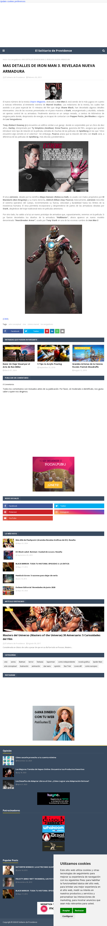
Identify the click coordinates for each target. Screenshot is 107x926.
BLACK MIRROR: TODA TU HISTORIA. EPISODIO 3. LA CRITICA (42, 563)
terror (31, 662)
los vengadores (14, 59)
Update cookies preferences (12, 1)
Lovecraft (78, 666)
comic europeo (91, 666)
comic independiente (66, 662)
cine (24, 324)
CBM (5, 319)
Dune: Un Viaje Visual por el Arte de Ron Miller (16, 365)
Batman (22, 662)
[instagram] (79, 512)
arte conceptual (15, 324)
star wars (47, 666)
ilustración (24, 666)
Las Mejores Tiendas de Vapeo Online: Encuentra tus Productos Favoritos (50, 769)
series (13, 662)
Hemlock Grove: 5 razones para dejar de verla (37, 575)
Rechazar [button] (79, 910)
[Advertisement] (53, 24)
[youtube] (28, 518)
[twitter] (79, 506)
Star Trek (67, 666)
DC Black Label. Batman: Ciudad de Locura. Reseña (39, 552)
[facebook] (28, 506)
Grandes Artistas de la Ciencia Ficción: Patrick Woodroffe (87, 365)
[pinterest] (28, 512)
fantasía (40, 662)
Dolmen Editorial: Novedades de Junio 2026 (35, 587)
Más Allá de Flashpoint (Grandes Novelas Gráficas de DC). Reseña (46, 540)
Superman (51, 662)
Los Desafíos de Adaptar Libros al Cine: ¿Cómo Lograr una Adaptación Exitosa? (52, 781)
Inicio (5, 59)
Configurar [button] (67, 916)
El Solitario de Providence (53, 50)
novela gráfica (84, 662)
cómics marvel (33, 324)
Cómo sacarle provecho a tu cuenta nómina (36, 757)
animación (36, 666)
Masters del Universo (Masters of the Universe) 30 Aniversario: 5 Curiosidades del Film (51, 637)
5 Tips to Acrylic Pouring (49, 364)
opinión (57, 666)
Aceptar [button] (66, 910)
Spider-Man (97, 662)
